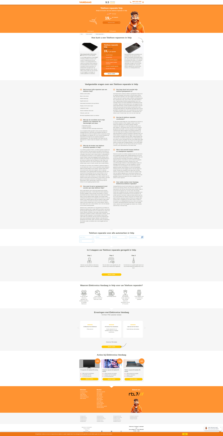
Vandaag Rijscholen (100, 417)
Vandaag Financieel (117, 421)
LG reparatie (99, 400)
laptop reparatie (83, 398)
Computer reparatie (83, 391)
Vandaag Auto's (83, 416)
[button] (80, 89)
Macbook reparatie (100, 403)
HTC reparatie (99, 395)
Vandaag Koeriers (83, 418)
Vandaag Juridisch (100, 421)
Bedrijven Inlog (86, 431)
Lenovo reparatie (100, 402)
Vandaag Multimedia (117, 416)
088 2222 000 (136, 1)
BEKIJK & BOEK (111, 73)
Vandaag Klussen (83, 417)
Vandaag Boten (83, 421)
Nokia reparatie (99, 404)
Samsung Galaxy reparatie (102, 406)
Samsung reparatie (100, 407)
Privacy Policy (87, 428)
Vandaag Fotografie (133, 418)
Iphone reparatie (100, 399)
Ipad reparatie (99, 398)
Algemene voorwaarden (87, 427)
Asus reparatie (99, 394)
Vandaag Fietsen (100, 420)
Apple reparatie (99, 393)
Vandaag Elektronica (117, 420)
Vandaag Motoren (100, 416)
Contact (86, 430)
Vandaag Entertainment (101, 418)
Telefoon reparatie (83, 395)
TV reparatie (82, 393)
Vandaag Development (134, 416)
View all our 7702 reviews (111, 342)
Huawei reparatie (100, 396)
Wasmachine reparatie (84, 396)
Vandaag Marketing (133, 417)
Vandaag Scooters (116, 418)
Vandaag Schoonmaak (117, 417)
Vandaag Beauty (83, 420)
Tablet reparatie (83, 394)
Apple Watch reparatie (101, 391)
